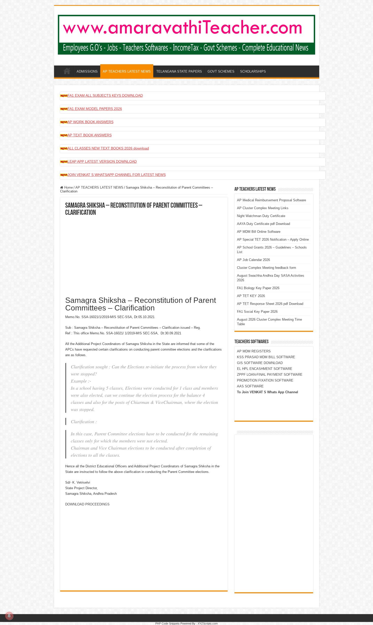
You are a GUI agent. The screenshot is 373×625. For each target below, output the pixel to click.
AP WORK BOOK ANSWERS (90, 122)
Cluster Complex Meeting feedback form (266, 268)
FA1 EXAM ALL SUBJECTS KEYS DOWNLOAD (105, 95)
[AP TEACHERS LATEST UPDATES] (186, 34)
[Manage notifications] (9, 616)
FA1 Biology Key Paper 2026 (258, 288)
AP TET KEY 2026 (251, 296)
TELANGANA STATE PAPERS (179, 71)
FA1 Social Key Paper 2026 (257, 312)
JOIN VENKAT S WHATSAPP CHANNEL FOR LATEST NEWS (116, 175)
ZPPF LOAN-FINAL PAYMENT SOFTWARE (269, 374)
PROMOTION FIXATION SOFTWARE (265, 380)
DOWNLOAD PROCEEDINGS (87, 504)
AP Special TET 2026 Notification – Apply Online (273, 239)
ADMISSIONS (87, 71)
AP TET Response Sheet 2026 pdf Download (270, 304)
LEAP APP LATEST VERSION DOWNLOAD (102, 161)
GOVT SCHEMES (221, 71)
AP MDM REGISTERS (254, 351)
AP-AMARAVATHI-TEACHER (67, 70)
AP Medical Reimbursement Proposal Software (271, 200)
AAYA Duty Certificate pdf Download (263, 224)
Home (68, 187)
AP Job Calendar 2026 (253, 260)
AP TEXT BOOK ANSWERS (89, 135)
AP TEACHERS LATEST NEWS (127, 71)
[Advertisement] (144, 254)
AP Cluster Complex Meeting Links (263, 208)
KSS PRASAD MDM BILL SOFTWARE (266, 357)
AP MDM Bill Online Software (258, 232)
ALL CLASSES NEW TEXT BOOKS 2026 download (108, 148)
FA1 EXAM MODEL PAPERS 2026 (94, 109)
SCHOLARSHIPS (253, 71)
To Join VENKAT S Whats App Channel (267, 392)
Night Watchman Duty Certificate (261, 216)
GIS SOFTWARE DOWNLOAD (260, 363)
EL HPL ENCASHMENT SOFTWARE (264, 369)
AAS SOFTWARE (250, 386)
